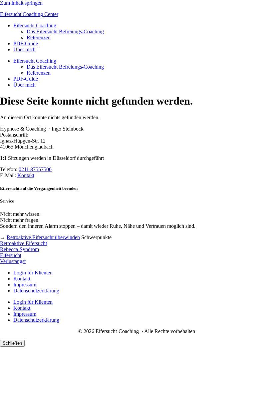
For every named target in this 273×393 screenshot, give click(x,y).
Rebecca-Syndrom (19, 249)
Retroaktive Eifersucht (23, 243)
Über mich (24, 49)
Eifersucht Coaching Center (29, 14)
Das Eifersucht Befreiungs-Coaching (65, 31)
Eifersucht (10, 255)
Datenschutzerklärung (36, 290)
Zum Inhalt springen (21, 3)
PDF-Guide (25, 43)
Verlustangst (13, 261)
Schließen (12, 343)
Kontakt (25, 175)
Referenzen (39, 37)
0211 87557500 (35, 169)
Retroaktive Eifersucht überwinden (43, 237)
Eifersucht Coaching (34, 25)
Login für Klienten (33, 272)
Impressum (24, 284)
